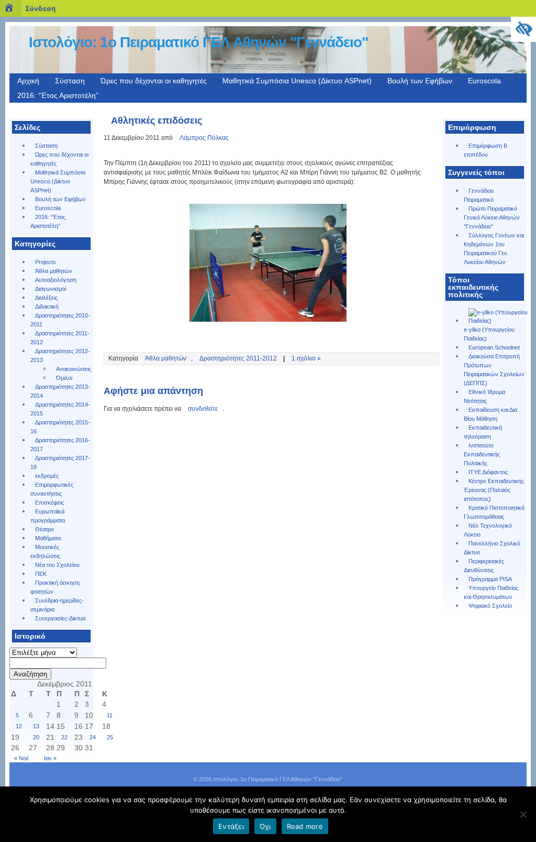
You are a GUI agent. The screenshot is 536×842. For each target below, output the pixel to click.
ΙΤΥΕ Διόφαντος (488, 472)
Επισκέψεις (49, 502)
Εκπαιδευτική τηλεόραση (483, 432)
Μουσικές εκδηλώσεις (45, 551)
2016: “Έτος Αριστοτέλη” (57, 95)
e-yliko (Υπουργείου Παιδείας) (489, 334)
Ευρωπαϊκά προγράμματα (47, 515)
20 (36, 737)
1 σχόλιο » (306, 358)
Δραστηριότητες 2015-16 (60, 426)
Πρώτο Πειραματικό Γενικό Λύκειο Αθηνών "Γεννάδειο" (492, 217)
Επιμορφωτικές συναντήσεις (51, 489)
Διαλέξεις (46, 297)
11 (110, 715)
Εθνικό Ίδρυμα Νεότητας (484, 396)
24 (93, 737)
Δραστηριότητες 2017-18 (60, 462)
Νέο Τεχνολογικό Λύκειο (488, 530)
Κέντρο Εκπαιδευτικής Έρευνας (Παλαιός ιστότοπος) (494, 490)
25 (110, 737)
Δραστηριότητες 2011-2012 (60, 337)
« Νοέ (21, 758)
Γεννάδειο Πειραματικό (479, 195)
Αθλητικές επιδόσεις (156, 120)
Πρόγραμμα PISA (490, 579)
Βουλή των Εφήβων (419, 80)
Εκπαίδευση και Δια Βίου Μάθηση (490, 414)
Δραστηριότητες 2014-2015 (60, 409)
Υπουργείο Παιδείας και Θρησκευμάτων (491, 592)
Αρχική (28, 80)
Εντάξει (231, 826)
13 (36, 726)
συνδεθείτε (203, 408)
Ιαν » (50, 758)
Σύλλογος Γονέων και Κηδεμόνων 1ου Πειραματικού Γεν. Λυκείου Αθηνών (494, 248)
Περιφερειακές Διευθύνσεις (484, 565)
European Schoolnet (494, 347)
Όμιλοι (64, 378)
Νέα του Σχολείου (57, 565)
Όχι (265, 826)
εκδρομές (47, 476)
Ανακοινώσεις (73, 369)
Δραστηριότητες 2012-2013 (60, 355)
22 (64, 737)
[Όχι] (523, 814)
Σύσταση (70, 80)
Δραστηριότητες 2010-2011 (60, 319)
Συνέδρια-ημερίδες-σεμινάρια (57, 605)
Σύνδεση (40, 8)
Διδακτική (47, 306)
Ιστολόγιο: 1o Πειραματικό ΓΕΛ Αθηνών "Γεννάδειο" (198, 42)
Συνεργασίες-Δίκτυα (60, 618)
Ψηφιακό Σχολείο (490, 606)
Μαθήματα (48, 538)
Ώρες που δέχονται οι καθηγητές (153, 80)
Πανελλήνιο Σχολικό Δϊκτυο (492, 547)
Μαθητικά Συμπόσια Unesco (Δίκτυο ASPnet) (297, 80)
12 (19, 726)
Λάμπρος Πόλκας (204, 137)
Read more (305, 826)
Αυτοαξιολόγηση (55, 280)
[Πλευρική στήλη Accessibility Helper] (523, 29)
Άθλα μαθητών (53, 271)
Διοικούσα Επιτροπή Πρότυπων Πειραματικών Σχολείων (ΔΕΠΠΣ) (494, 369)
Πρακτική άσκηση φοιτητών (55, 587)
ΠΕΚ (41, 574)
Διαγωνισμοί (50, 289)
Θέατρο (44, 529)
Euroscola (484, 80)
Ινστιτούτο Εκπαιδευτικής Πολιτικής (482, 454)
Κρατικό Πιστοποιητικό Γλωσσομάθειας (494, 512)
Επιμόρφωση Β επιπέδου (485, 150)
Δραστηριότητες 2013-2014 (60, 391)
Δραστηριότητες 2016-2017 (60, 444)
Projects (45, 262)
